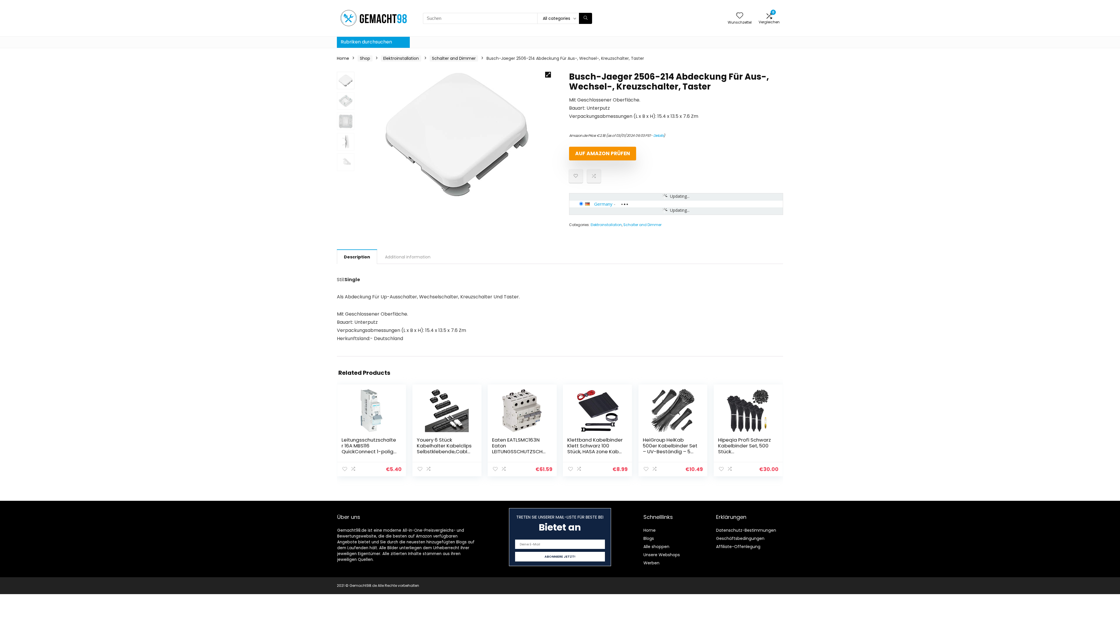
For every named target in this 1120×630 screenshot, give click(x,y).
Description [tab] (357, 257)
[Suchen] (585, 18)
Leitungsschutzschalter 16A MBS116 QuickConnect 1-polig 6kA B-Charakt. (369, 448)
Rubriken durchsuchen (366, 41)
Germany (603, 204)
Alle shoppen (656, 547)
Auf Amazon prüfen (602, 153)
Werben (651, 563)
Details (658, 135)
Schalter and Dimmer (454, 58)
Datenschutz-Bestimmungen (746, 530)
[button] (548, 75)
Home (343, 58)
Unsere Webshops (661, 555)
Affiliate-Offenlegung (738, 547)
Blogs (648, 538)
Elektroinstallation (401, 58)
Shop (365, 58)
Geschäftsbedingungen (740, 538)
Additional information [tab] (407, 257)
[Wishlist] (739, 16)
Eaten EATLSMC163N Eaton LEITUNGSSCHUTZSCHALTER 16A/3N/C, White (520, 448)
